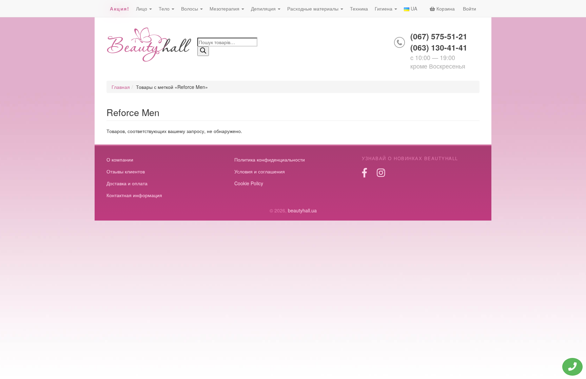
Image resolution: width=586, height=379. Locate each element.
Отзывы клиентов (125, 171)
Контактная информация (134, 195)
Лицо (142, 8)
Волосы (190, 8)
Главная (121, 86)
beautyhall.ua (149, 45)
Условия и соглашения (259, 171)
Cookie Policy (248, 183)
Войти (469, 8)
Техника (359, 8)
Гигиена (384, 8)
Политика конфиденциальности (269, 159)
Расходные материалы (313, 8)
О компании (119, 159)
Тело (165, 8)
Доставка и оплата (127, 183)
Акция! (119, 8)
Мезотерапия (225, 8)
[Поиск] (203, 51)
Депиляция (264, 8)
